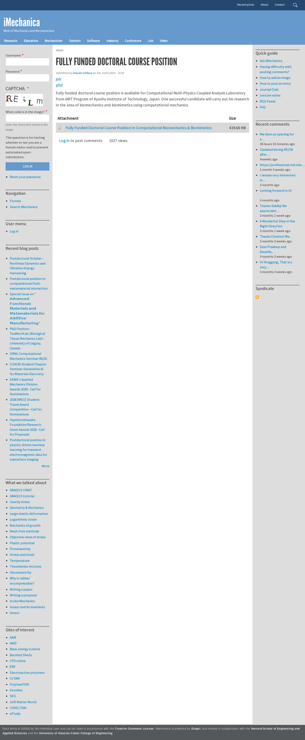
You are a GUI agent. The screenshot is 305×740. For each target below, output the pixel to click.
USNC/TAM (18, 707)
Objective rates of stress (28, 537)
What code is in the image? (25, 111)
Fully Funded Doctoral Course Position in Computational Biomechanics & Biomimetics (139, 127)
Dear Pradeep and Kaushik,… (273, 249)
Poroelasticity (20, 548)
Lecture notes (270, 95)
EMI (12, 666)
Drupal (195, 728)
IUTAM (15, 678)
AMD (13, 643)
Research (10, 41)
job (58, 79)
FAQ (263, 107)
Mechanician (53, 41)
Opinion (75, 41)
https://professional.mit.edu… (282, 164)
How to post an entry (275, 83)
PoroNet (16, 690)
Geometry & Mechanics (27, 507)
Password (13, 71)
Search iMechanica (23, 207)
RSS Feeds (268, 101)
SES (13, 696)
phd (59, 85)
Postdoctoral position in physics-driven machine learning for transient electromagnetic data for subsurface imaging (28, 450)
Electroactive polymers (27, 672)
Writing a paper (21, 589)
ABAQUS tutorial (22, 496)
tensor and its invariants (27, 607)
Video (164, 41)
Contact (280, 4)
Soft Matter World (23, 702)
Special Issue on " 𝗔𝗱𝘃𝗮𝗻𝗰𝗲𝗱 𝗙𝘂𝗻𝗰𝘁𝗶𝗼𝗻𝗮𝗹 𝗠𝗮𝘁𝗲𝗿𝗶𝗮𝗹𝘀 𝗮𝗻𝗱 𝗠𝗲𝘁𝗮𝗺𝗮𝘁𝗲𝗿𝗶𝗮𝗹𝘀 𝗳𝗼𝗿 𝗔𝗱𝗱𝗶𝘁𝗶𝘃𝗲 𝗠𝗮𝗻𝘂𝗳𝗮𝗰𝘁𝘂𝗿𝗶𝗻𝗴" (27, 308)
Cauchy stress (20, 501)
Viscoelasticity (20, 572)
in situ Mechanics (22, 601)
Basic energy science (25, 649)
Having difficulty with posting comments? (276, 69)
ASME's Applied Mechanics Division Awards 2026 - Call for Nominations (25, 386)
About (264, 4)
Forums (15, 201)
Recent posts (245, 4)
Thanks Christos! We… (276, 236)
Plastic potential (22, 543)
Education (31, 41)
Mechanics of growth (25, 525)
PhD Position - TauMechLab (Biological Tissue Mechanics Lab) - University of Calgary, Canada (27, 338)
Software (93, 41)
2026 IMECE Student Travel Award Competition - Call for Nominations (26, 406)
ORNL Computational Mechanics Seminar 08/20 (28, 356)
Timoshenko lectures (25, 566)
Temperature (20, 560)
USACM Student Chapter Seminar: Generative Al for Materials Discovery (28, 369)
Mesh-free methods (24, 531)
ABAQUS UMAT (21, 490)
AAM (13, 637)
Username (13, 55)
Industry (112, 41)
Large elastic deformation (29, 513)
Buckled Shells (21, 655)
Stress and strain (22, 554)
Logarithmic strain (23, 519)
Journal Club (269, 89)
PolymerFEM (19, 684)
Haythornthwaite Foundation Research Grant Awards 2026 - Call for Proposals (27, 427)
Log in (64, 140)
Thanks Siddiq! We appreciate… (273, 208)
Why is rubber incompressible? (22, 581)
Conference (133, 41)
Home (59, 50)
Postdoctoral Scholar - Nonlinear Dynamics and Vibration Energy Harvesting (27, 265)
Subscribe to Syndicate (257, 297)
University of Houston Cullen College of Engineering (75, 733)
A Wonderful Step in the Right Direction (277, 223)
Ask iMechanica (271, 60)
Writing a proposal (23, 595)
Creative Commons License (134, 728)
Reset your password (25, 176)
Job (150, 41)
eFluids (15, 713)
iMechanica (22, 22)
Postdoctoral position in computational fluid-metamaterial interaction (29, 283)
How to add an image (275, 77)
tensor (15, 612)
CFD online (18, 660)
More (45, 466)
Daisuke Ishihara (82, 73)
